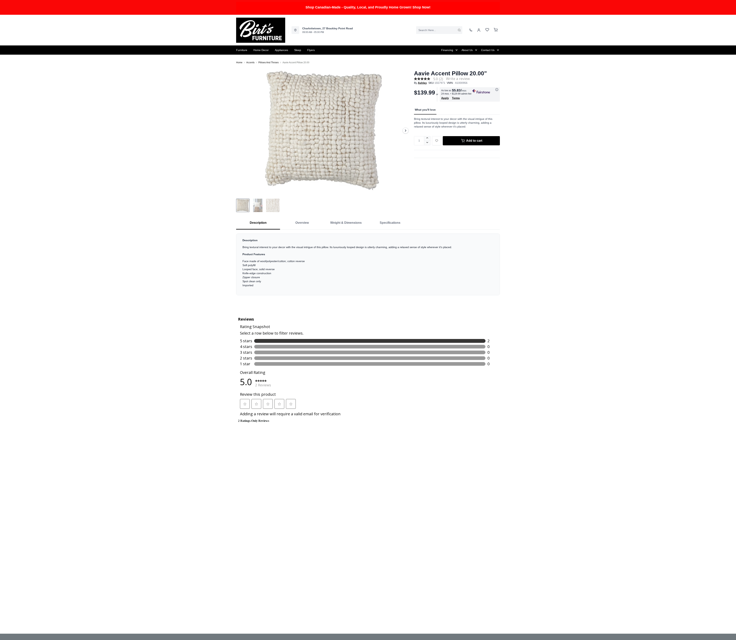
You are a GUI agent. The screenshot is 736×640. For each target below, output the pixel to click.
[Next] (405, 131)
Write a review (458, 78)
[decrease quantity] (427, 143)
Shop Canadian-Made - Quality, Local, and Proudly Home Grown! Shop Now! (368, 7)
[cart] (496, 30)
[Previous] (241, 131)
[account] (479, 30)
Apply (445, 98)
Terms (456, 98)
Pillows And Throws (268, 62)
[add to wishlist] (436, 140)
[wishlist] (487, 30)
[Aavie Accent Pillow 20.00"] (323, 130)
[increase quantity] (427, 138)
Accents (250, 62)
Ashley (422, 82)
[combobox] (439, 30)
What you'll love (425, 109)
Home (239, 62)
